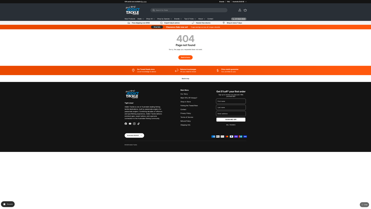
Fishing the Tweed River (189, 106)
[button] (245, 10)
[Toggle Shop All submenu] (154, 19)
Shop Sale (157, 27)
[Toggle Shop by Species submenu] (171, 19)
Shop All (149, 19)
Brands (221, 1)
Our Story (184, 94)
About (200, 19)
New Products (130, 19)
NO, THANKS (231, 125)
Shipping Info (185, 125)
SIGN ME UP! (231, 119)
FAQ (228, 1)
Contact (210, 19)
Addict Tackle (133, 145)
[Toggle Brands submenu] (181, 19)
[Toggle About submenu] (204, 19)
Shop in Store (185, 102)
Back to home (185, 57)
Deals (139, 19)
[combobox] (188, 10)
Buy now (144, 1)
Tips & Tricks (189, 19)
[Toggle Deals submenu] (143, 19)
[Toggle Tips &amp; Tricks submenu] (195, 19)
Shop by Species (163, 19)
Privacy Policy (185, 113)
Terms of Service (186, 117)
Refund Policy (185, 121)
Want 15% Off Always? (188, 98)
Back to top (185, 78)
